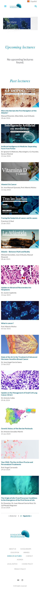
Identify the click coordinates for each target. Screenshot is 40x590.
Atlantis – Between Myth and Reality (15, 252)
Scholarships (25, 549)
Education (15, 552)
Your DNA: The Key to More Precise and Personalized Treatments (17, 463)
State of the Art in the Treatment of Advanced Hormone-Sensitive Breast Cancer (19, 358)
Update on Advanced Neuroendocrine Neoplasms (16, 288)
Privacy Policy (20, 569)
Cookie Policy (27, 564)
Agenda (20, 559)
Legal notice (12, 564)
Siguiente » (27, 516)
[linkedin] (22, 580)
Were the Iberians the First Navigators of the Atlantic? (19, 112)
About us (12, 549)
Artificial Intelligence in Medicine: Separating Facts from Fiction (19, 147)
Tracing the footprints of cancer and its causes (19, 218)
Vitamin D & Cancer (9, 184)
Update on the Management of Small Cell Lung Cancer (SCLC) (19, 394)
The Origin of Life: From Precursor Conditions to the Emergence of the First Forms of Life (19, 499)
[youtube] (18, 580)
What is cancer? (7, 323)
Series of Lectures (14, 556)
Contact (29, 556)
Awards (26, 552)
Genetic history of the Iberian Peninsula (16, 428)
